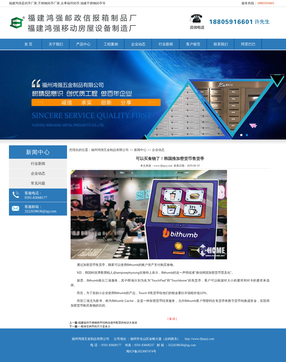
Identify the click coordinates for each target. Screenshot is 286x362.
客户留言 (193, 44)
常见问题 (38, 183)
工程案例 (111, 44)
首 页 (28, 44)
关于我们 (56, 44)
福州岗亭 (143, 95)
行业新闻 (166, 44)
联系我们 (221, 44)
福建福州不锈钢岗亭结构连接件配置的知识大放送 (107, 322)
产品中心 (83, 44)
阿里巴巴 (248, 44)
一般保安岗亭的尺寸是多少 (94, 326)
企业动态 (138, 44)
